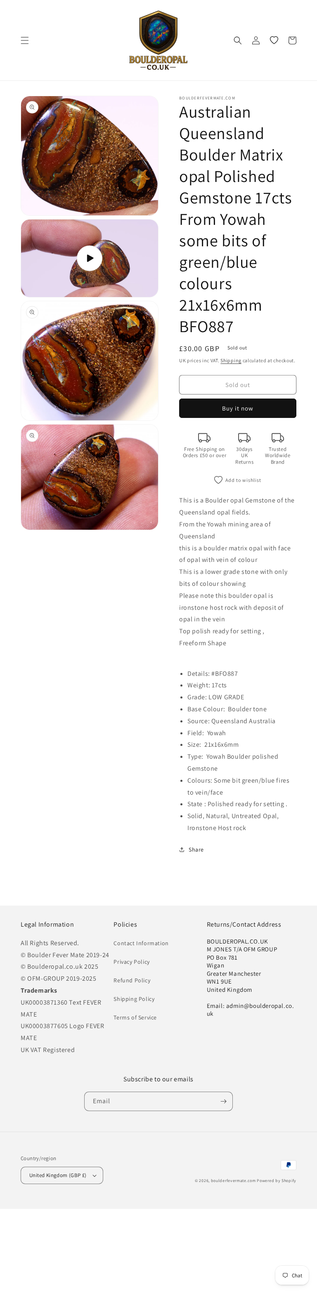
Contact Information (141, 943)
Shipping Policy (134, 999)
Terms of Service (135, 1017)
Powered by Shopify (276, 1180)
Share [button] (196, 849)
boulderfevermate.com (233, 1180)
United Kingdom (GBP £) (58, 1175)
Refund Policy (132, 980)
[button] (25, 40)
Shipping (230, 360)
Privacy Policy (131, 961)
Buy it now (237, 408)
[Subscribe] (223, 1101)
